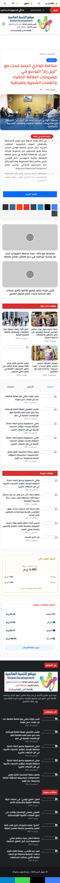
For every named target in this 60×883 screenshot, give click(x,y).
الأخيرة (50, 387)
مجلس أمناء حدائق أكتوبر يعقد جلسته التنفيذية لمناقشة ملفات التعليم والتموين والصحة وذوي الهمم (20, 526)
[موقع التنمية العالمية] (30, 23)
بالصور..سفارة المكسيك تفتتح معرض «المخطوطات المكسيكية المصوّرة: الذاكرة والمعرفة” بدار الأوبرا (23, 455)
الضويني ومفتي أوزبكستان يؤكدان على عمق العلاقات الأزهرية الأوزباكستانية (22, 813)
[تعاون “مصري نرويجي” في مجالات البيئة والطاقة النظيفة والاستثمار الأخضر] (50, 803)
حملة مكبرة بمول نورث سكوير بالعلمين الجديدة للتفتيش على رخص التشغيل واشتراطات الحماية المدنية (44, 333)
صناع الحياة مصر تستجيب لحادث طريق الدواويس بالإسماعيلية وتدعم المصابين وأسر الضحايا (22, 512)
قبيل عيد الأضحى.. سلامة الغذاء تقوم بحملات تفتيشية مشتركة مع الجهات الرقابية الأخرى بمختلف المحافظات (23, 854)
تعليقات (10, 387)
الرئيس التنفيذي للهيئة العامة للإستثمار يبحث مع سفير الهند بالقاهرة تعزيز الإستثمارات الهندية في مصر (22, 412)
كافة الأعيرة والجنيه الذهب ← (30, 588)
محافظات (43, 54)
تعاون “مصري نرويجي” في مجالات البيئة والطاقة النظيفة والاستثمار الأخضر (22, 800)
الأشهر (30, 387)
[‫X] (47, 207)
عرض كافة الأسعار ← (30, 647)
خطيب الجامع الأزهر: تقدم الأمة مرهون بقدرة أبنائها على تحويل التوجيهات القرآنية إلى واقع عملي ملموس (15, 367)
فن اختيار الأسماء (32, 537)
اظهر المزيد (31, 194)
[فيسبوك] (54, 207)
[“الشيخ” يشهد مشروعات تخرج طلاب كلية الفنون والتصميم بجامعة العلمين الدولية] (50, 829)
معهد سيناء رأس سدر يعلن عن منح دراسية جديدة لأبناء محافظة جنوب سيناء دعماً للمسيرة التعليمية (21, 498)
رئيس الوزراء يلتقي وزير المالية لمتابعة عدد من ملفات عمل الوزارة (22, 397)
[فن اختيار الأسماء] (50, 541)
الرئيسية (51, 54)
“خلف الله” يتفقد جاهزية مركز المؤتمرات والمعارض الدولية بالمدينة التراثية (16, 332)
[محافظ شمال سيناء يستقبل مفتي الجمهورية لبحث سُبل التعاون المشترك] (50, 842)
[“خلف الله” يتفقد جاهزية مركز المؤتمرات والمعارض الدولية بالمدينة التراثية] (15, 319)
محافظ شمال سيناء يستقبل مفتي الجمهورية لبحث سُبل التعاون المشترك (23, 839)
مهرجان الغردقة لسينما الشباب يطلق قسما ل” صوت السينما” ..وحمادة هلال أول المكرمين (45, 367)
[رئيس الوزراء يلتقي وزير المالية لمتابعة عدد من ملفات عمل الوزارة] (49, 400)
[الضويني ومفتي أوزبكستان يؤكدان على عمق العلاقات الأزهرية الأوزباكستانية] (50, 816)
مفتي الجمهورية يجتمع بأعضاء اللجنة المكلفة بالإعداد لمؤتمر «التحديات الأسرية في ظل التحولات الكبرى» (22, 427)
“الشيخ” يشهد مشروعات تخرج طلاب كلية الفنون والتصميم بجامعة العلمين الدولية (22, 826)
